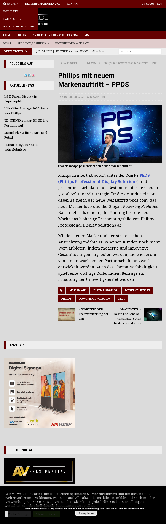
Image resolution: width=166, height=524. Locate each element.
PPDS (121, 298)
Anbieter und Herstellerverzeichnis (60, 35)
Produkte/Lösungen (32, 43)
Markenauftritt (137, 290)
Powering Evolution (95, 298)
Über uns (9, 3)
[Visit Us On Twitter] (25, 74)
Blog (22, 35)
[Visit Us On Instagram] (33, 74)
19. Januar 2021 (74, 96)
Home (7, 35)
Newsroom (97, 96)
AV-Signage (77, 290)
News (7, 43)
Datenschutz (12, 19)
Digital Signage (105, 290)
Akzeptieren (86, 513)
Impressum (10, 11)
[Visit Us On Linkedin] (29, 74)
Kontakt (73, 3)
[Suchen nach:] (140, 51)
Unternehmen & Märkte (72, 43)
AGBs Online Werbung (18, 26)
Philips (66, 298)
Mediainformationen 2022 (42, 3)
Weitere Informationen (131, 508)
